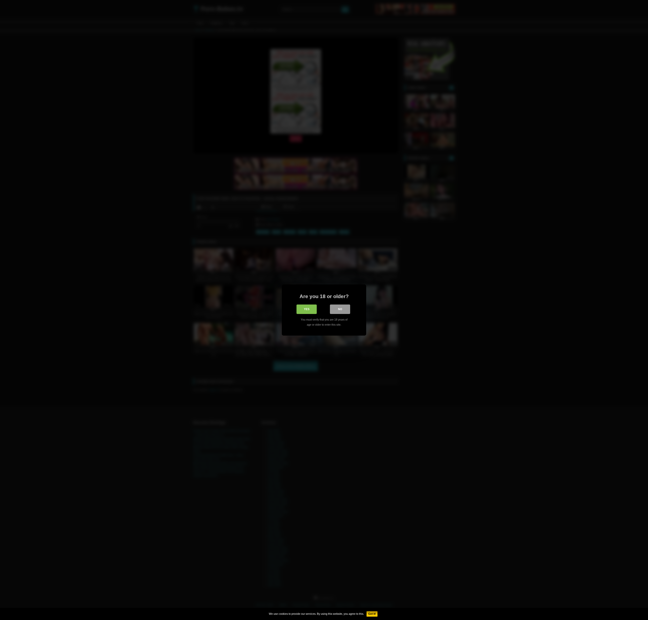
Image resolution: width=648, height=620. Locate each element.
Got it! (372, 613)
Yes (306, 309)
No (340, 309)
